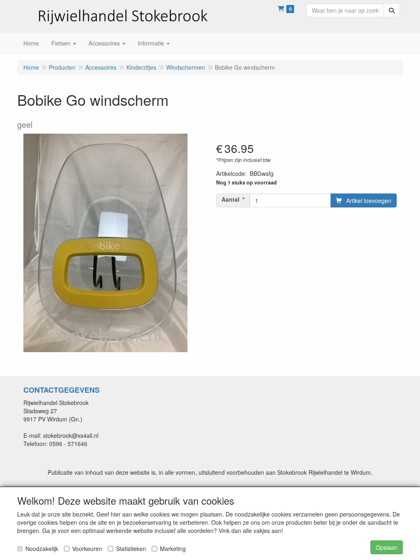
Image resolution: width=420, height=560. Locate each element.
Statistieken (131, 548)
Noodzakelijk (41, 548)
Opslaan (386, 547)
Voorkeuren (87, 548)
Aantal (230, 199)
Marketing (173, 548)
